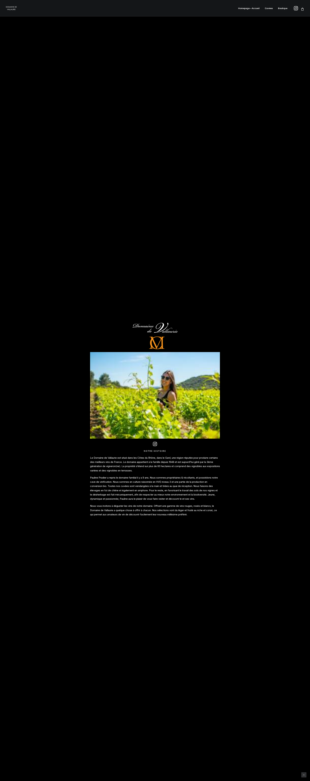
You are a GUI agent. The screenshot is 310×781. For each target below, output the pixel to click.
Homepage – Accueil (249, 8)
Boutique (282, 8)
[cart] (302, 9)
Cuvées (269, 8)
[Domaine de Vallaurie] (11, 8)
